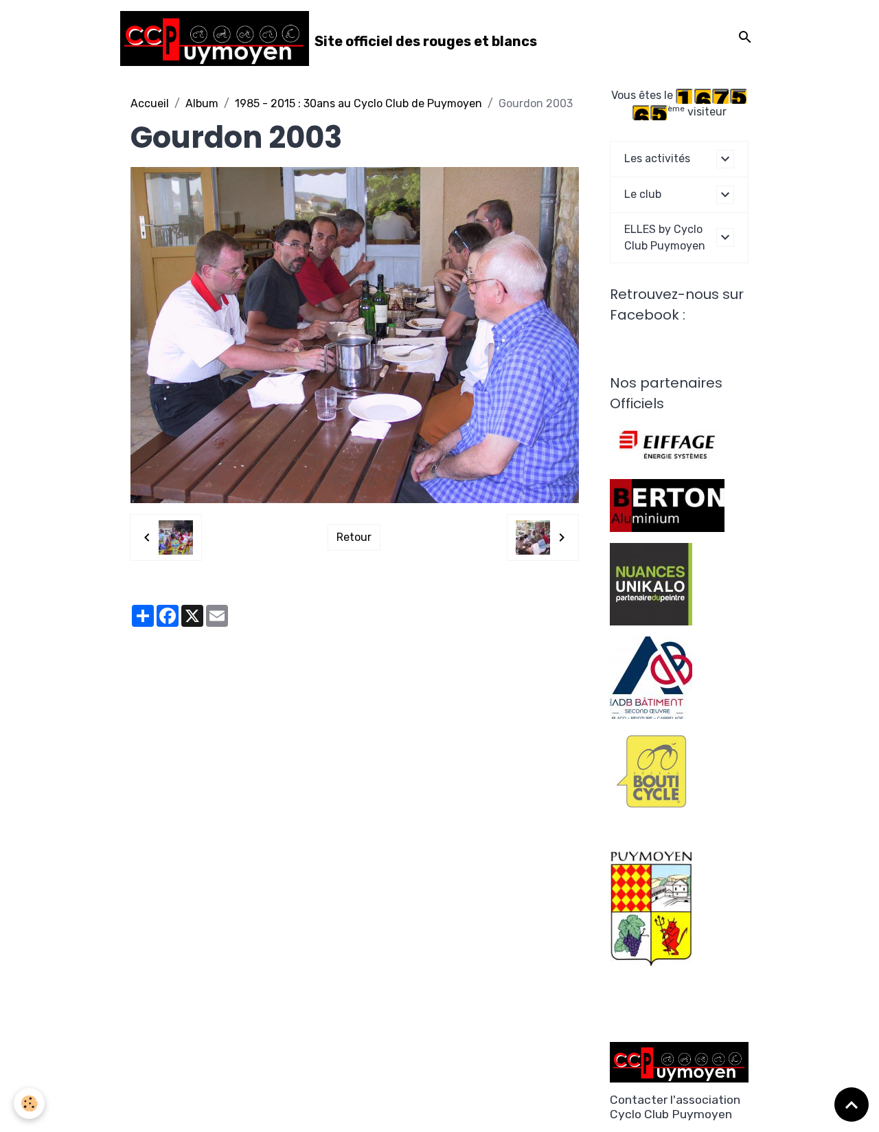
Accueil (149, 103)
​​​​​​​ (651, 770)
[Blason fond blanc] (651, 907)
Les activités (657, 158)
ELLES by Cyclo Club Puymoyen (664, 237)
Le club (642, 194)
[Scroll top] (851, 1104)
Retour (354, 537)
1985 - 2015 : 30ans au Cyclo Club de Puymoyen (358, 103)
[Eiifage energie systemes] (667, 445)
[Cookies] (29, 1103)
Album (201, 103)
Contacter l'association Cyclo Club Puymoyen (675, 1107)
